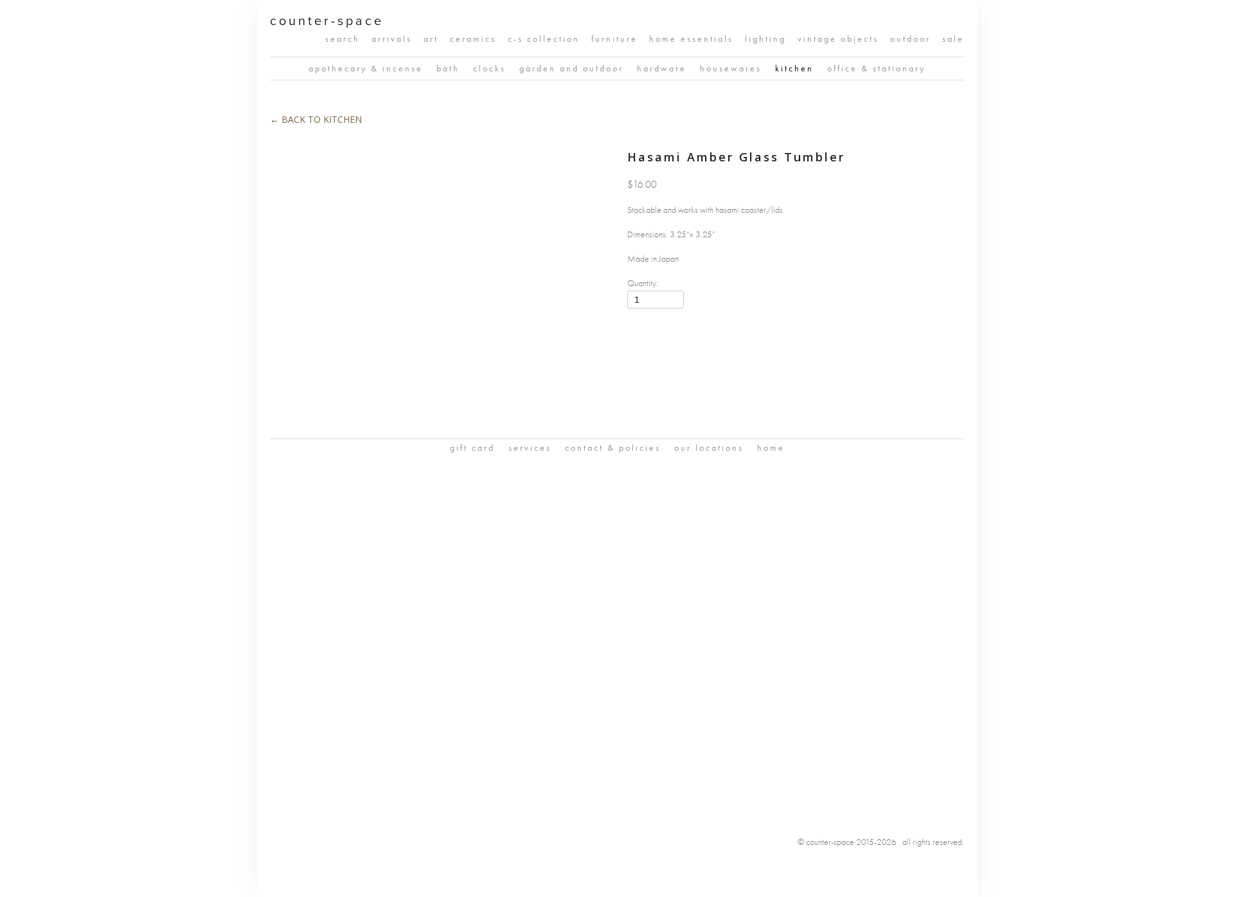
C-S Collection (544, 38)
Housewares (731, 68)
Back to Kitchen (316, 119)
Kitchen (794, 68)
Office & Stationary (876, 68)
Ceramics (473, 38)
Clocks (489, 68)
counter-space (327, 20)
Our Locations (709, 447)
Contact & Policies (613, 447)
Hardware (661, 68)
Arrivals (391, 38)
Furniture (614, 38)
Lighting (765, 38)
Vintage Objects (838, 38)
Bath (448, 68)
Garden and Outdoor (571, 68)
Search (342, 38)
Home (771, 447)
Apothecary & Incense (365, 68)
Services (529, 447)
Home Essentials (691, 38)
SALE (953, 38)
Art (431, 38)
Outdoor (910, 38)
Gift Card (472, 447)
